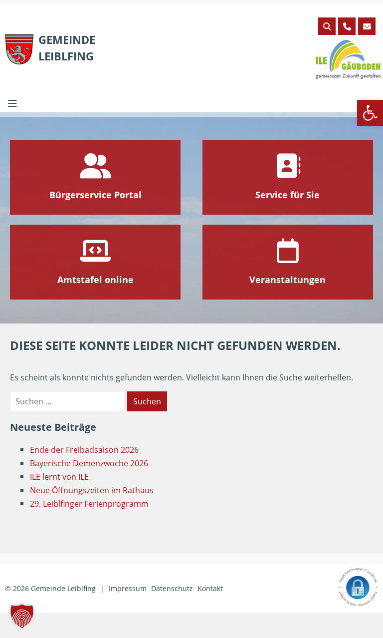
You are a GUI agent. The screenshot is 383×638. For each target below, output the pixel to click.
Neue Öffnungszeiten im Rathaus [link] (92, 490)
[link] (370, 113)
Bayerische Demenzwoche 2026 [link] (89, 463)
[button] (22, 616)
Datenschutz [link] (172, 588)
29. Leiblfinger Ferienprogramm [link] (89, 503)
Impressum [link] (128, 588)
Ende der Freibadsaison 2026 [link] (84, 449)
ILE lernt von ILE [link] (59, 476)
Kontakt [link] (210, 588)
